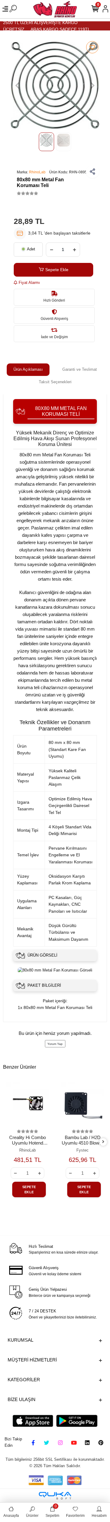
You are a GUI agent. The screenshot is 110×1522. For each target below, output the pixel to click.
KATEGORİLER (24, 1379)
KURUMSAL (20, 1340)
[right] (103, 1142)
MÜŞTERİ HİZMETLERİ (32, 1359)
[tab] (28, 369)
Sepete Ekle (56, 269)
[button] (17, 85)
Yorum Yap (55, 1044)
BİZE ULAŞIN (21, 1399)
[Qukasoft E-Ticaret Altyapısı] (55, 1495)
